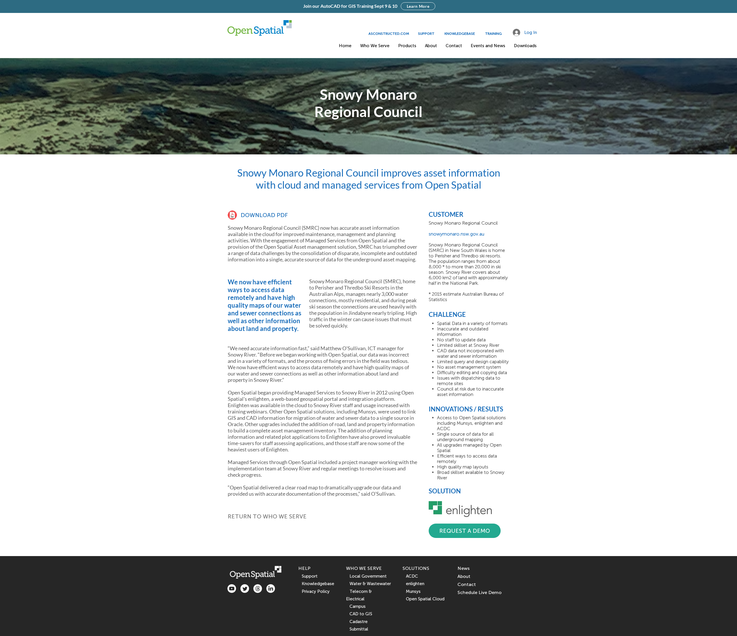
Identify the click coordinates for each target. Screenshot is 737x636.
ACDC (410, 576)
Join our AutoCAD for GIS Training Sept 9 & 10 (350, 6)
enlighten (413, 583)
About (463, 576)
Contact (466, 584)
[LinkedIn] (270, 588)
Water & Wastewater (368, 583)
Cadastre (357, 621)
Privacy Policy (316, 591)
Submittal (357, 629)
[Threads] (257, 588)
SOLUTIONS (415, 568)
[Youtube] (231, 588)
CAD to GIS (359, 613)
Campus (356, 606)
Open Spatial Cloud (425, 598)
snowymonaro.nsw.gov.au (456, 234)
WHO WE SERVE (364, 568)
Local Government (366, 576)
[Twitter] (244, 588)
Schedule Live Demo (479, 592)
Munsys (411, 591)
